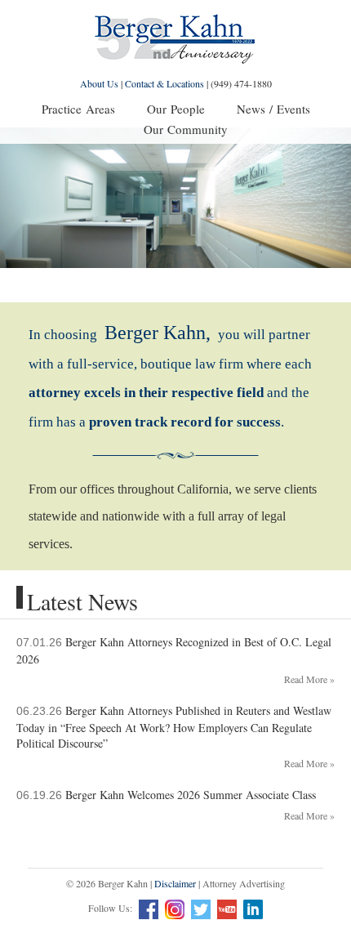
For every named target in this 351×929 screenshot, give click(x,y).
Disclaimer (175, 883)
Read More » (309, 679)
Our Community (186, 129)
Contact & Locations (164, 83)
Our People (176, 108)
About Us (99, 83)
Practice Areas (78, 108)
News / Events (273, 108)
